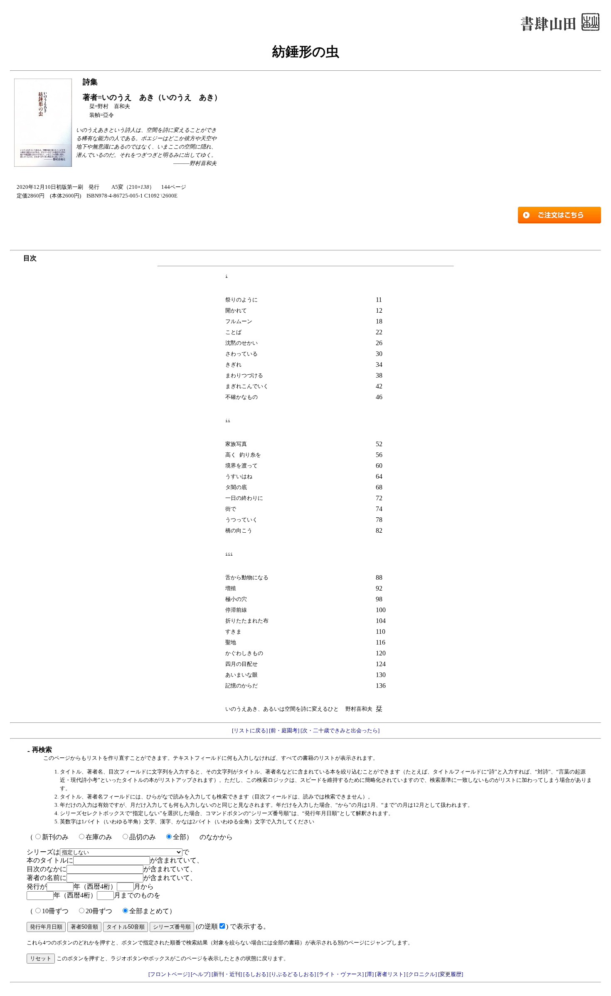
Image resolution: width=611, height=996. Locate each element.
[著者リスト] (391, 974)
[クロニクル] (422, 974)
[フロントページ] (169, 974)
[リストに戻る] (250, 730)
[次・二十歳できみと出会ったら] (339, 730)
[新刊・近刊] (227, 974)
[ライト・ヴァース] (341, 974)
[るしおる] (256, 974)
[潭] (370, 974)
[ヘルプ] (201, 974)
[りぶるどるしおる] (293, 974)
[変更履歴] (450, 974)
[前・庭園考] (283, 730)
